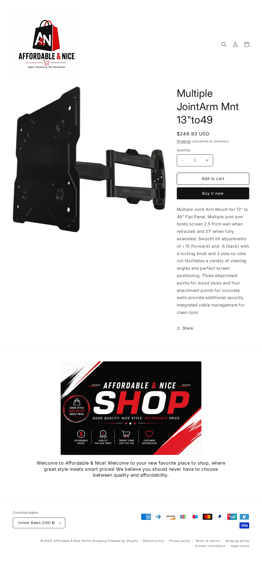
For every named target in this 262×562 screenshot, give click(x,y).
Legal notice (240, 546)
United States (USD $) (36, 523)
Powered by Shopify (123, 541)
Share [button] (188, 328)
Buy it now (213, 193)
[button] (224, 44)
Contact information (210, 546)
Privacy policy (179, 541)
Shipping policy (237, 541)
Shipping (184, 141)
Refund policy (153, 541)
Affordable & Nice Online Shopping (80, 541)
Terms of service (207, 541)
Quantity (184, 150)
